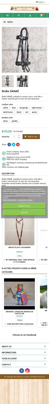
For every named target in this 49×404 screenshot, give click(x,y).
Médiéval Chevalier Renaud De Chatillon (19, 313)
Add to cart (30, 136)
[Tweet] (13, 144)
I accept (24, 212)
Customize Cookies (25, 200)
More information (10, 200)
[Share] (9, 144)
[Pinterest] (18, 144)
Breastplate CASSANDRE (19, 247)
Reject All (24, 205)
